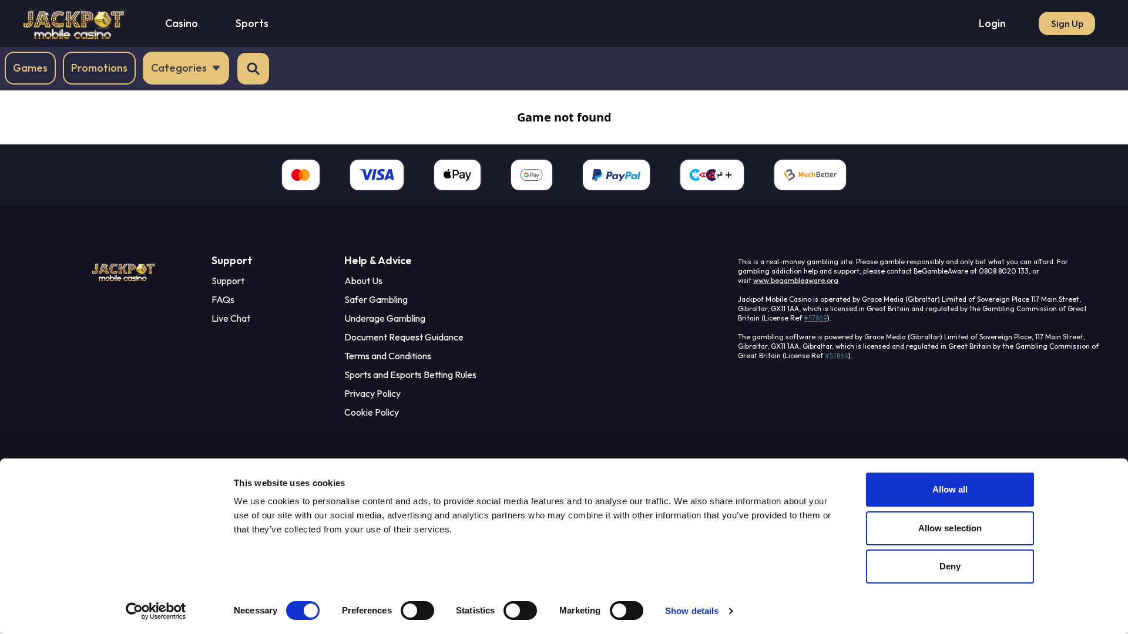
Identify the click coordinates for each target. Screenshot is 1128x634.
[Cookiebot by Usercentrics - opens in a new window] (156, 611)
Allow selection (950, 528)
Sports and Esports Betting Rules (410, 374)
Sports (252, 23)
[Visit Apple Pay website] (457, 174)
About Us (363, 280)
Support (228, 280)
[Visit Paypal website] (616, 174)
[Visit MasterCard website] (301, 174)
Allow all (950, 489)
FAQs (223, 299)
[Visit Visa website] (377, 174)
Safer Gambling (376, 299)
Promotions (99, 68)
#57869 (815, 317)
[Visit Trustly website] (712, 174)
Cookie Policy (371, 412)
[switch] (417, 610)
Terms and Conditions (387, 356)
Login (992, 23)
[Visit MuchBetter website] (810, 174)
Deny (950, 566)
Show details (692, 611)
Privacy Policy (372, 393)
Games (30, 68)
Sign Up (1067, 23)
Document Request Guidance (404, 337)
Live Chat (231, 318)
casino (181, 23)
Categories (179, 68)
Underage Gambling (384, 318)
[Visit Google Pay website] (531, 174)
